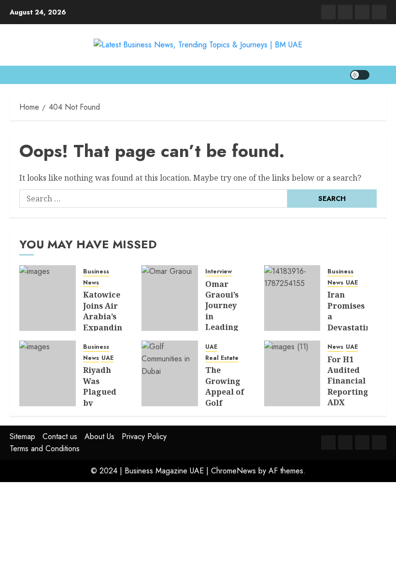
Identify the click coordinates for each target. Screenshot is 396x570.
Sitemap (22, 436)
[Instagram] (362, 12)
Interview (218, 272)
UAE (352, 283)
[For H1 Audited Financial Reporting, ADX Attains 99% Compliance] (292, 373)
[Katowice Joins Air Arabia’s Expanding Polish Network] (47, 298)
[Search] (380, 75)
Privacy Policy (144, 436)
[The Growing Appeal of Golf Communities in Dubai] (169, 373)
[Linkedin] (328, 12)
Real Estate (222, 358)
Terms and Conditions (45, 448)
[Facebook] (379, 12)
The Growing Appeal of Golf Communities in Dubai (232, 397)
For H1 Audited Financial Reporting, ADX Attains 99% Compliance (351, 397)
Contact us (59, 436)
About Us (99, 436)
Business (96, 272)
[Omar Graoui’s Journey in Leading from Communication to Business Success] (169, 298)
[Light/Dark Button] (359, 75)
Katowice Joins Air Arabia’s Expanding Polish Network (105, 321)
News (91, 283)
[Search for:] (153, 198)
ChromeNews (233, 470)
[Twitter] (345, 12)
